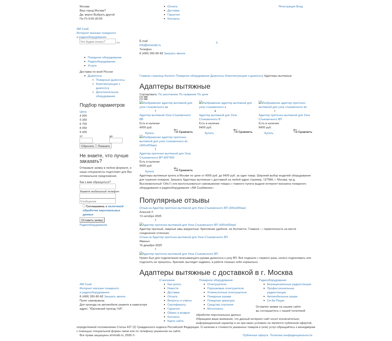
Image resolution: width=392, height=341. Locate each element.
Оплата (172, 6)
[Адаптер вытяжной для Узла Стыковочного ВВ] (166, 104)
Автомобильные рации (282, 296)
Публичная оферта (255, 335)
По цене (202, 94)
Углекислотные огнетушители (227, 292)
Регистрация (287, 6)
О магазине (167, 280)
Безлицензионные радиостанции (289, 284)
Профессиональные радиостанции (280, 290)
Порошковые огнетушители (225, 288)
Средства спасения (220, 304)
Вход (299, 6)
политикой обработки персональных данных (103, 210)
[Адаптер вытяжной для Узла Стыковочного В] (226, 104)
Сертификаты (176, 304)
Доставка (173, 10)
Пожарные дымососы (110, 80)
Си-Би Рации (275, 300)
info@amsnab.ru (150, 45)
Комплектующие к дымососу (108, 86)
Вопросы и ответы (179, 300)
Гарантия (173, 14)
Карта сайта (175, 321)
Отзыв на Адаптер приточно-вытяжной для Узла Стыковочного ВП (183, 237)
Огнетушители (216, 284)
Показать (104, 146)
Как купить (174, 284)
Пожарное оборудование (104, 57)
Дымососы (95, 75)
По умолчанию (168, 94)
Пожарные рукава (219, 296)
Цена (83, 111)
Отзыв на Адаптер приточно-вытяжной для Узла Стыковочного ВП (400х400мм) (192, 208)
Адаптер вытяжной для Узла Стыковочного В (218, 117)
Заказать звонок (174, 53)
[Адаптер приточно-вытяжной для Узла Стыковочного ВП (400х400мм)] (166, 140)
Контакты (173, 18)
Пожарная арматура (221, 300)
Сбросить (87, 146)
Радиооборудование (101, 61)
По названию (188, 94)
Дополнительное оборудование (107, 94)
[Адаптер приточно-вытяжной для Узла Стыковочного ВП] (285, 104)
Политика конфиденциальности (291, 335)
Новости (172, 288)
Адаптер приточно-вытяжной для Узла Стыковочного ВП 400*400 (165, 155)
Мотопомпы (215, 308)
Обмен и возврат (178, 312)
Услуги (92, 65)
